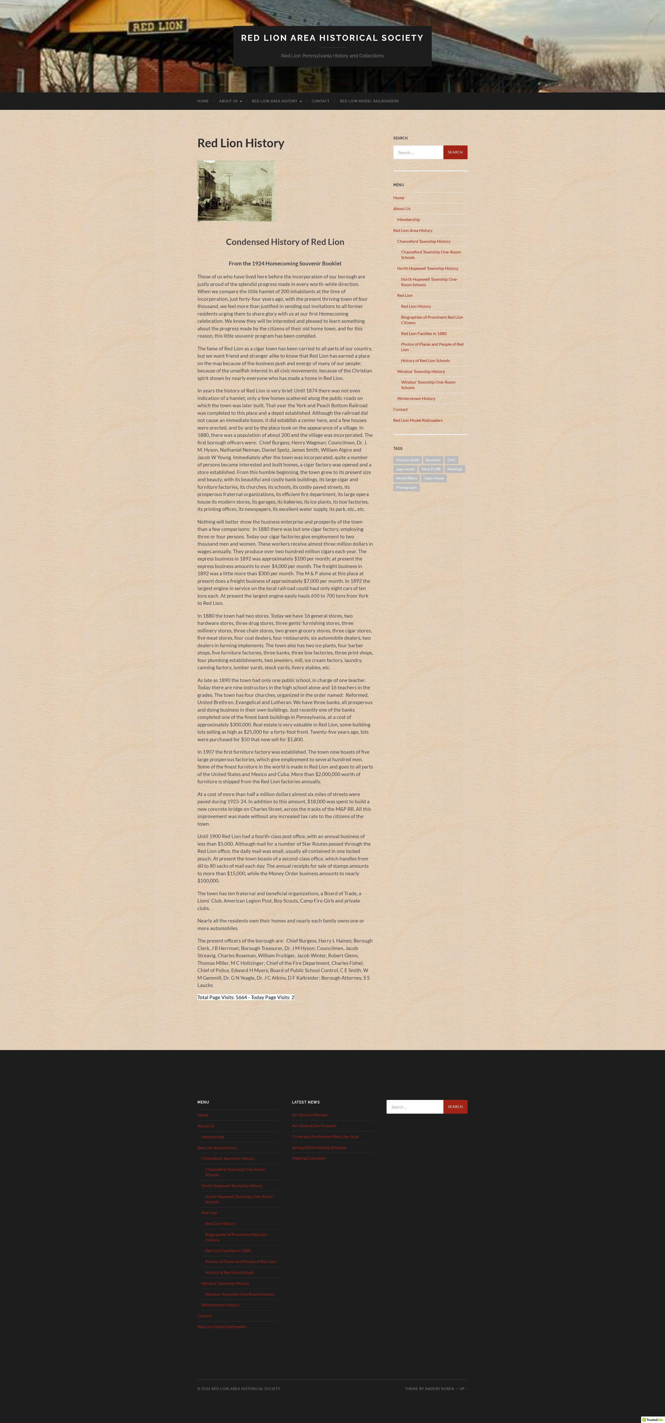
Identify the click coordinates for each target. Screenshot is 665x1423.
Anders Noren (439, 1389)
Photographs (406, 487)
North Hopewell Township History (427, 268)
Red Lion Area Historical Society (332, 38)
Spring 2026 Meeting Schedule (319, 1147)
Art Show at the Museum (314, 1125)
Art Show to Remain (310, 1114)
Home (203, 101)
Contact (321, 101)
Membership (408, 219)
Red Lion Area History (274, 101)
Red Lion (405, 295)
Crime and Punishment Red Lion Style (325, 1136)
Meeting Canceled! (309, 1157)
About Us (228, 101)
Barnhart (433, 460)
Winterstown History (416, 398)
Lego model (405, 469)
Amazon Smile (407, 460)
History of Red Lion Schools (425, 360)
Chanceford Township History (423, 241)
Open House (434, 478)
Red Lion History (416, 306)
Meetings (455, 469)
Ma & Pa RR (431, 469)
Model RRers (406, 478)
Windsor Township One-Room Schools (239, 1294)
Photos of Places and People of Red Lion (240, 1261)
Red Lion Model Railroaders (369, 101)
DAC (452, 460)
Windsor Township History (421, 371)
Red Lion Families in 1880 (424, 333)
